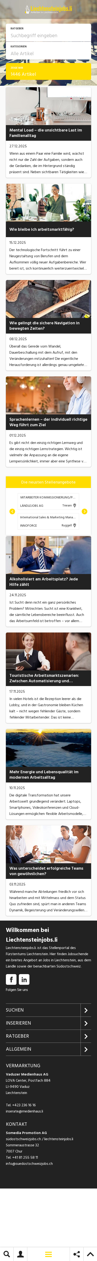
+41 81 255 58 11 (25, 1157)
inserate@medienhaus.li (24, 1111)
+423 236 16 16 (24, 1105)
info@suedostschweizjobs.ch (29, 1164)
